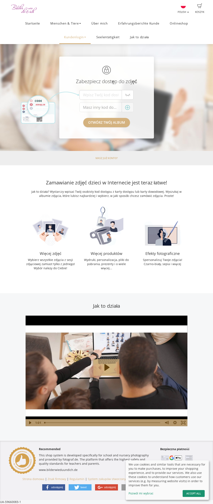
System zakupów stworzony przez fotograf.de (119, 479)
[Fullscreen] (183, 422)
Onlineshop (179, 23)
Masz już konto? (106, 158)
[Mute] (166, 422)
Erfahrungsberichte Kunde (138, 23)
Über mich (99, 23)
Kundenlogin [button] (74, 37)
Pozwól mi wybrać (141, 493)
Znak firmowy (57, 479)
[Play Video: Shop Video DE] (106, 367)
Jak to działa (139, 37)
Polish (182, 12)
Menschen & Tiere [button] (64, 23)
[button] (53, 487)
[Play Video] (30, 422)
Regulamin (76, 479)
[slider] (102, 422)
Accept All (193, 493)
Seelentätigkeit (108, 37)
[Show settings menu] (175, 422)
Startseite (32, 23)
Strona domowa (33, 479)
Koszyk (199, 12)
